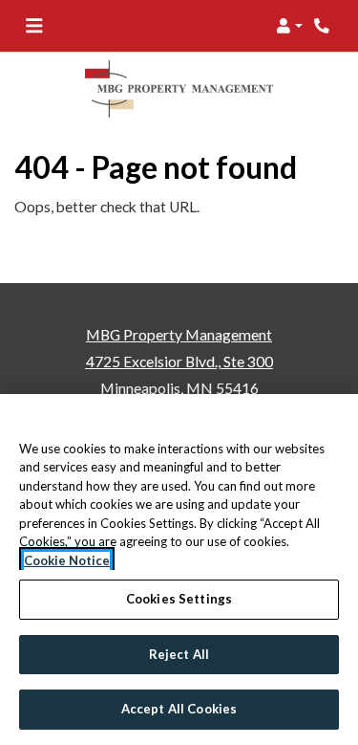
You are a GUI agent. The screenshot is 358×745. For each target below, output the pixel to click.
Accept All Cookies (179, 708)
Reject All (179, 654)
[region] (179, 569)
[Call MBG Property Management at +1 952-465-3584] (323, 26)
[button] (289, 26)
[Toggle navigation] (34, 26)
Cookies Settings (179, 598)
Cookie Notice (67, 560)
